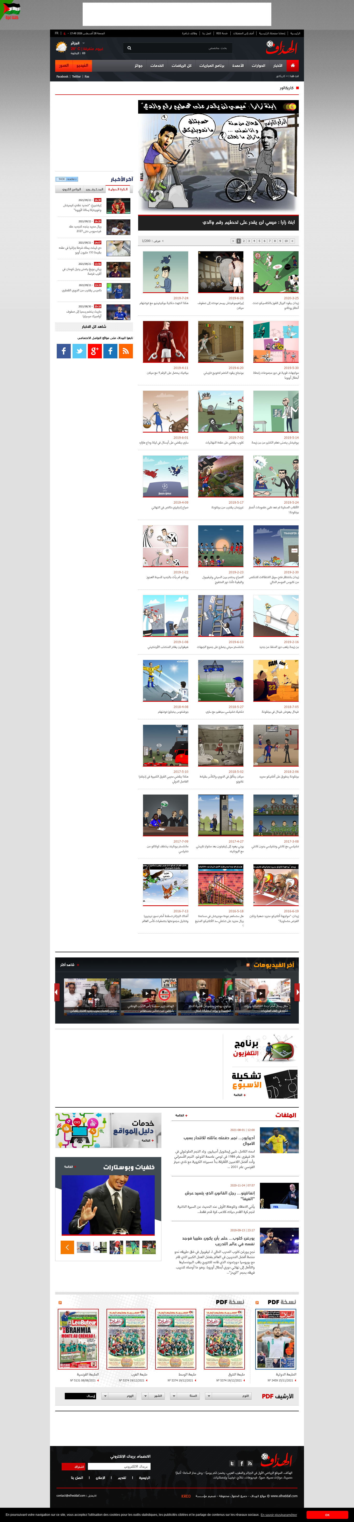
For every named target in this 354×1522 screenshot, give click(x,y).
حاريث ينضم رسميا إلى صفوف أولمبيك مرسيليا (83, 314)
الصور (64, 65)
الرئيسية (295, 33)
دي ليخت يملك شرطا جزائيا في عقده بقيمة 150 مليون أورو (80, 250)
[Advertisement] (177, 14)
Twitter (76, 76)
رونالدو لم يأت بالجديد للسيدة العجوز (167, 577)
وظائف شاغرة (189, 33)
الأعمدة (238, 66)
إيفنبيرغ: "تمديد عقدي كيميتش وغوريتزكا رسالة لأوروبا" (82, 207)
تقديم (122, 1478)
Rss (87, 76)
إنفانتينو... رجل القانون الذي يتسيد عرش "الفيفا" (220, 1195)
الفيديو (82, 65)
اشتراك (79, 1466)
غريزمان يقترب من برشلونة (227, 507)
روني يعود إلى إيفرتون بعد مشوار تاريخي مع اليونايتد (220, 848)
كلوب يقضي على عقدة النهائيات (225, 442)
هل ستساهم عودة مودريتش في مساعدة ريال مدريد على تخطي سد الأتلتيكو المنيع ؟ (219, 920)
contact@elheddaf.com (70, 1495)
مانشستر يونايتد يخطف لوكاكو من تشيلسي (167, 848)
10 (286, 240)
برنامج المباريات (212, 66)
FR (56, 33)
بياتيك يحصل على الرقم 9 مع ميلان (167, 372)
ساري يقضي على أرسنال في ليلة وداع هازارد (163, 442)
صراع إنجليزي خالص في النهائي (170, 507)
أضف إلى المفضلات (243, 33)
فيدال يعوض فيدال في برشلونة (280, 711)
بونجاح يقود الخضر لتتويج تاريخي (224, 372)
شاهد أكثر (67, 965)
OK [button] (327, 1515)
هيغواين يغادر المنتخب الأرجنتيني (168, 646)
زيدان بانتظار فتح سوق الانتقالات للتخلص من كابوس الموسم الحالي (274, 579)
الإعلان (100, 1478)
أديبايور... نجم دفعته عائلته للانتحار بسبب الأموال (219, 1140)
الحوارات (258, 66)
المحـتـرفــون (94, 189)
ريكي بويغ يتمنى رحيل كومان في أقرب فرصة (81, 271)
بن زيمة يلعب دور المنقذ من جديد (279, 646)
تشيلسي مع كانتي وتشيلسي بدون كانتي (275, 846)
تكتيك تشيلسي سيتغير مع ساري (225, 711)
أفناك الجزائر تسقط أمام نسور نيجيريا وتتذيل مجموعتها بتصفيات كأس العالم (165, 918)
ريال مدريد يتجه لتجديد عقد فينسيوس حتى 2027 (85, 229)
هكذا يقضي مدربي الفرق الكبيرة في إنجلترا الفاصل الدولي (163, 779)
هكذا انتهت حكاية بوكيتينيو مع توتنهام (164, 302)
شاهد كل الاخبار (94, 327)
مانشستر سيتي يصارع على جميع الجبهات (220, 646)
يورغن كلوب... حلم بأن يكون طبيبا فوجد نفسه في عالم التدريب (218, 1241)
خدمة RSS (222, 33)
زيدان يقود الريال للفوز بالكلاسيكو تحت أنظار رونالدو (276, 305)
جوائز (139, 66)
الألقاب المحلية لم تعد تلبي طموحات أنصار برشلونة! (274, 509)
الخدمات (157, 66)
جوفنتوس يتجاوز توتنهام (173, 711)
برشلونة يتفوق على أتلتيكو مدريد (279, 776)
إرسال (91, 1396)
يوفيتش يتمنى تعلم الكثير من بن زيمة (275, 442)
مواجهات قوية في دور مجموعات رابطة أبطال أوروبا (276, 375)
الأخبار (277, 66)
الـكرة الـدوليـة (118, 189)
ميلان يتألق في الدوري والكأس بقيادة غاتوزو (222, 779)
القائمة (238, 1094)
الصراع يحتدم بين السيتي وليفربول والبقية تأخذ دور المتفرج (223, 579)
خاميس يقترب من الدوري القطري (82, 290)
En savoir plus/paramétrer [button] (279, 1515)
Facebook (62, 76)
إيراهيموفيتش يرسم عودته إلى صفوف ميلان (221, 305)
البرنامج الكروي (71, 189)
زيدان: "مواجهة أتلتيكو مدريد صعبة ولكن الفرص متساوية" (274, 918)
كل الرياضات (182, 66)
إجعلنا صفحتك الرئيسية (272, 33)
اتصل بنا (206, 33)
